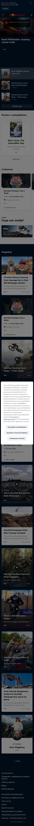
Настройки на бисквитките (17, 427)
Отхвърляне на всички (17, 438)
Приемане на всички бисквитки (17, 433)
